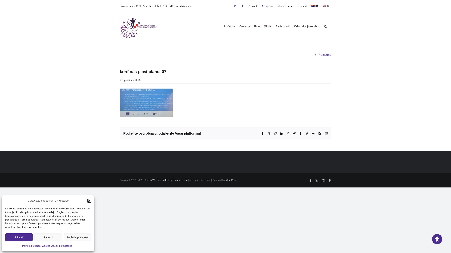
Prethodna (324, 54)
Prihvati (19, 237)
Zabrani (48, 237)
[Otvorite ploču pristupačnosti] (437, 239)
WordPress (231, 180)
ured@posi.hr (184, 6)
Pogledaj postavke (77, 237)
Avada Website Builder (157, 180)
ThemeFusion (180, 180)
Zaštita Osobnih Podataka (57, 245)
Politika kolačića (31, 245)
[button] (89, 200)
